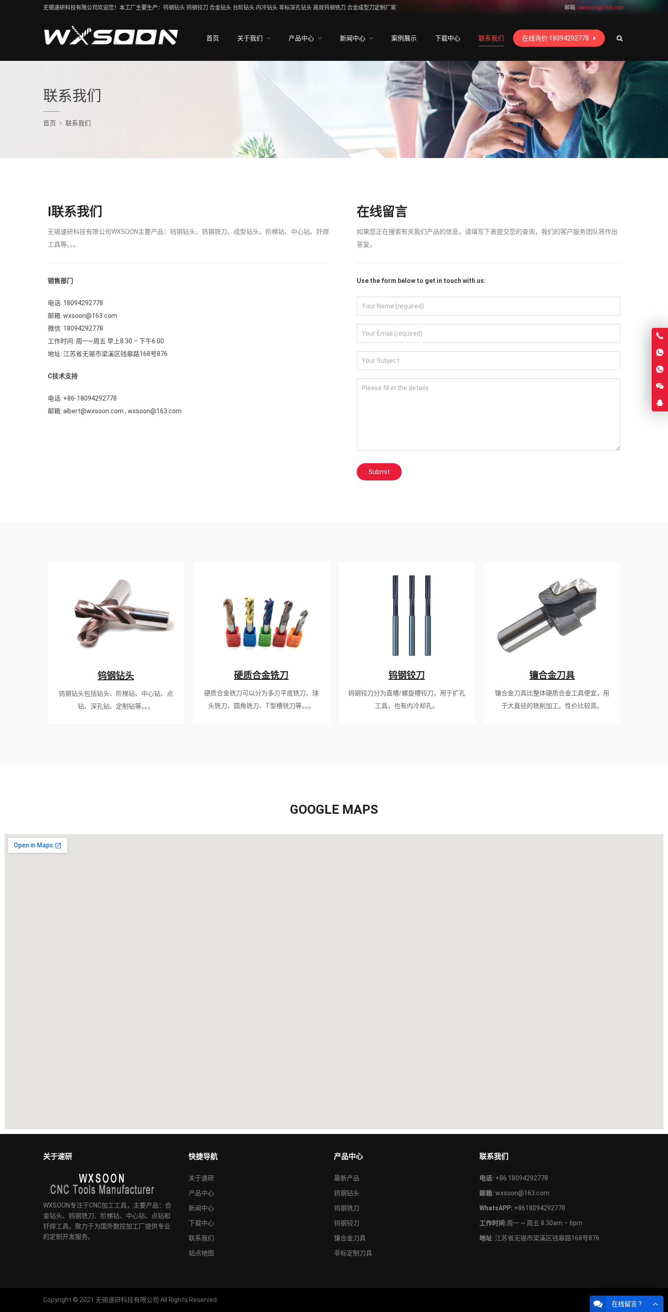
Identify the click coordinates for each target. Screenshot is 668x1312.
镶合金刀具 (552, 675)
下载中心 (201, 1223)
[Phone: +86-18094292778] (660, 336)
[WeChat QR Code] (660, 386)
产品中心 (201, 1193)
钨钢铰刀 (407, 675)
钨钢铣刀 (346, 1208)
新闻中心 (201, 1208)
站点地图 (201, 1253)
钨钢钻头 (116, 675)
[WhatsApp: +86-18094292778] (660, 353)
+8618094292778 (539, 1208)
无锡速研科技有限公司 (127, 1299)
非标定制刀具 (353, 1253)
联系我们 (201, 1238)
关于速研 (201, 1178)
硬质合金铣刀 (261, 675)
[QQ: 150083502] (660, 403)
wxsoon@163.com (522, 1193)
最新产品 (346, 1178)
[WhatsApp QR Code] (660, 369)
